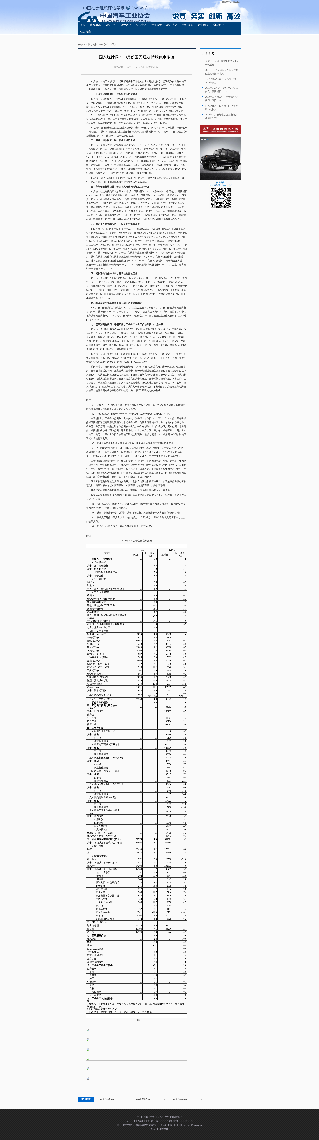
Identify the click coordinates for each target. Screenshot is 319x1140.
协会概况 (95, 24)
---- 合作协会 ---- (107, 1099)
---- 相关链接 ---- (143, 1099)
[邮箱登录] (227, 2)
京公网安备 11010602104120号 (182, 1121)
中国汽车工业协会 (142, 1121)
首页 (82, 24)
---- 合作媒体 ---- (180, 1099)
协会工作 (110, 24)
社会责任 (85, 31)
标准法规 (171, 24)
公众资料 (104, 44)
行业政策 (156, 24)
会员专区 (141, 24)
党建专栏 (218, 24)
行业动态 (203, 24)
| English (236, 2)
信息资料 (92, 44)
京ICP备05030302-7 (159, 1121)
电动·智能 (187, 24)
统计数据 (126, 24)
